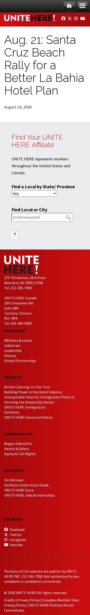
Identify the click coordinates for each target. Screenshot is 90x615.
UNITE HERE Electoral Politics (28, 417)
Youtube (16, 544)
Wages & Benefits (18, 443)
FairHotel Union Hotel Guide (26, 485)
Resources (14, 470)
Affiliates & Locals (18, 340)
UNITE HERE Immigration (24, 407)
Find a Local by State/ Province (43, 186)
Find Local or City (29, 209)
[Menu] (82, 6)
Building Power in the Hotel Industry (33, 392)
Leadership (12, 350)
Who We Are (14, 330)
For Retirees (14, 480)
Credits (9, 600)
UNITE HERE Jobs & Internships (29, 495)
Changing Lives (18, 434)
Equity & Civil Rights (20, 453)
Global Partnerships (20, 360)
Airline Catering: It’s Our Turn (27, 387)
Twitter (15, 534)
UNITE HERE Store (19, 490)
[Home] (69, 6)
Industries (12, 345)
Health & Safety (16, 448)
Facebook (17, 529)
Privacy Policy (29, 600)
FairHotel (11, 412)
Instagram (17, 539)
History (10, 355)
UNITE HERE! (29, 18)
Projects (13, 377)
